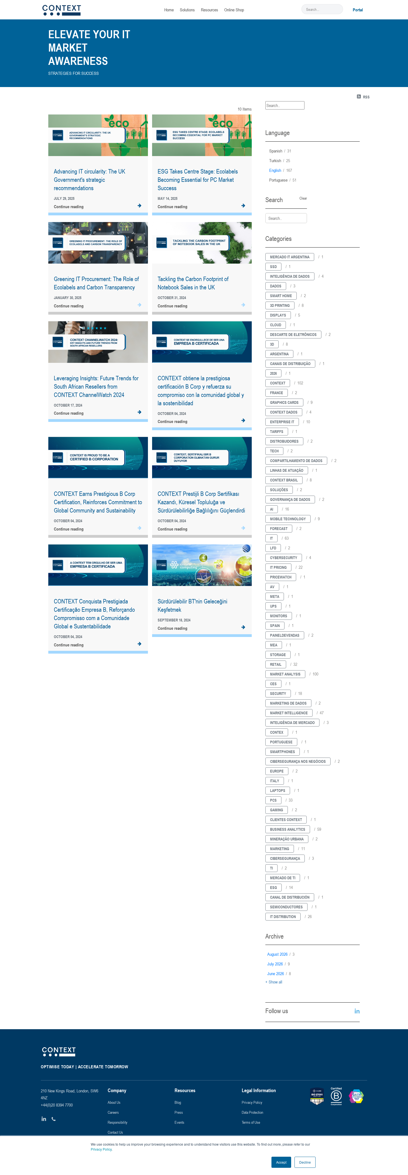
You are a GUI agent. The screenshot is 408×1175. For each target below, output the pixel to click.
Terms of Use (251, 1122)
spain (275, 625)
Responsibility (117, 1122)
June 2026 (279, 973)
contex (276, 732)
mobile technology (288, 518)
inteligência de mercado (292, 722)
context (277, 383)
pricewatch (280, 577)
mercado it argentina (289, 256)
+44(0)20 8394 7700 (57, 1105)
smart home (281, 295)
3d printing (280, 305)
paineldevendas (284, 635)
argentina (279, 353)
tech (274, 450)
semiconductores (286, 906)
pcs (273, 800)
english (280, 170)
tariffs (276, 431)
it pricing (278, 567)
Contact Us (115, 1132)
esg (273, 887)
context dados (284, 412)
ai (271, 509)
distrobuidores (284, 441)
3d (272, 344)
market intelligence (289, 712)
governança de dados (290, 499)
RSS (366, 97)
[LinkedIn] (44, 1119)
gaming (276, 809)
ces (273, 683)
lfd (273, 548)
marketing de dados (288, 703)
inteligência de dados (290, 276)
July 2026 (278, 964)
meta (274, 596)
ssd (273, 266)
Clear (303, 198)
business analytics (287, 829)
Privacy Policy (101, 1149)
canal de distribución (289, 897)
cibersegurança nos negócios (298, 761)
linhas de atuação (286, 470)
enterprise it (282, 421)
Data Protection (252, 1112)
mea (273, 645)
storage (278, 654)
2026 (273, 373)
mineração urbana (287, 839)
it (271, 538)
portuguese (282, 180)
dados (275, 286)
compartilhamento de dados (296, 460)
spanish (280, 151)
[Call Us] (54, 1119)
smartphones (282, 751)
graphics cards (284, 402)
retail (275, 664)
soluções (279, 489)
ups (273, 606)
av (272, 586)
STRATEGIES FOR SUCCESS (73, 73)
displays (278, 315)
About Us (114, 1102)
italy (274, 780)
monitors (278, 615)
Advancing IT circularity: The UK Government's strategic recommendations (89, 180)
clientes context (286, 819)
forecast (279, 528)
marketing (279, 848)
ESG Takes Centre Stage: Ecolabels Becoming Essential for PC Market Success (198, 180)
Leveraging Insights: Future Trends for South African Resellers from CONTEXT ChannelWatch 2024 (96, 386)
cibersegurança (285, 858)
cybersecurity (283, 557)
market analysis (285, 674)
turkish (279, 160)
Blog (178, 1102)
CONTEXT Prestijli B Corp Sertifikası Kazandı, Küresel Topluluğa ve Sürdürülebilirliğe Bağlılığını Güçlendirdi (201, 502)
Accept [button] (281, 1162)
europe (277, 771)
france (276, 392)
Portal (358, 9)
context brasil (284, 480)
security (278, 693)
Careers (113, 1112)
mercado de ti (282, 877)
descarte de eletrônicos (293, 334)
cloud (275, 324)
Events (179, 1122)
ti (271, 868)
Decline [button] (305, 1162)
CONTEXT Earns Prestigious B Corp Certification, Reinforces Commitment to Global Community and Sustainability (98, 502)
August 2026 (280, 954)
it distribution (283, 916)
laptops (277, 790)
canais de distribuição (290, 363)
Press (179, 1112)
